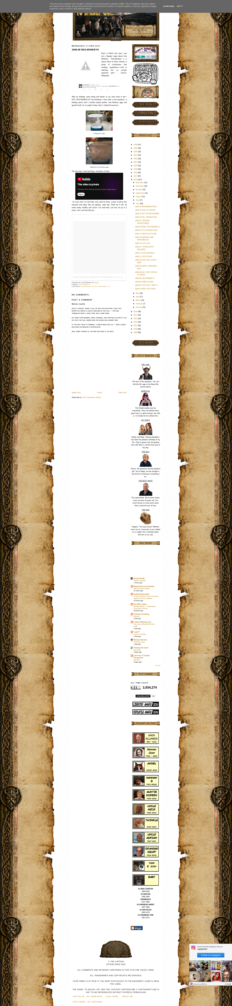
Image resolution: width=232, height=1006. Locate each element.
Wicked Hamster (140, 640)
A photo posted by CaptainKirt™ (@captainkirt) (93, 277)
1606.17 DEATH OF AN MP (146, 234)
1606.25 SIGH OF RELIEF (145, 210)
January (139, 307)
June (138, 203)
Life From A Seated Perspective (142, 657)
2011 (136, 325)
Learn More (168, 6)
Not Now (137, 660)
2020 (136, 166)
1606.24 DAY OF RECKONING (147, 214)
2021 (136, 162)
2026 (136, 145)
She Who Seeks (140, 604)
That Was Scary (139, 642)
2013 (136, 318)
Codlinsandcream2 (141, 594)
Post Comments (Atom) (92, 397)
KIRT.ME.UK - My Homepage (87, 997)
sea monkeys (84, 284)
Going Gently (139, 578)
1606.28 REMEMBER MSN (145, 207)
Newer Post (76, 393)
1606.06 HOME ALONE (144, 282)
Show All (157, 665)
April (138, 297)
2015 (136, 311)
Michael (136, 616)
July (137, 200)
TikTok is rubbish (140, 581)
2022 (136, 159)
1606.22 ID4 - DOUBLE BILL (146, 217)
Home (99, 393)
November (140, 186)
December (140, 183)
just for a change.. (140, 634)
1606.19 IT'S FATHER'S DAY (146, 230)
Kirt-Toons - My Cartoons (87, 1002)
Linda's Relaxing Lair (142, 622)
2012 (136, 322)
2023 (136, 155)
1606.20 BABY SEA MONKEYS (147, 227)
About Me (127, 997)
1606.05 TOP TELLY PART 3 (146, 285)
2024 (136, 152)
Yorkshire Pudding (141, 614)
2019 (136, 169)
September (140, 193)
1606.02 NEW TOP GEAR (145, 289)
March (138, 300)
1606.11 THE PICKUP (143, 256)
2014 (136, 315)
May (138, 293)
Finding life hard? (141, 648)
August (139, 196)
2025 (136, 148)
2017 (136, 176)
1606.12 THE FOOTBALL (145, 253)
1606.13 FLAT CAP (142, 243)
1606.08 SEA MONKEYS (85, 49)
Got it (180, 6)
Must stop (137, 650)
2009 (136, 332)
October (139, 190)
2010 (136, 329)
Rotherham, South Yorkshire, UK (95, 286)
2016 (136, 180)
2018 (136, 173)
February (139, 304)
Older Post (122, 393)
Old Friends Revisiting (142, 588)
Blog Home (112, 997)
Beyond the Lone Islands (144, 586)
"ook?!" (137, 632)
